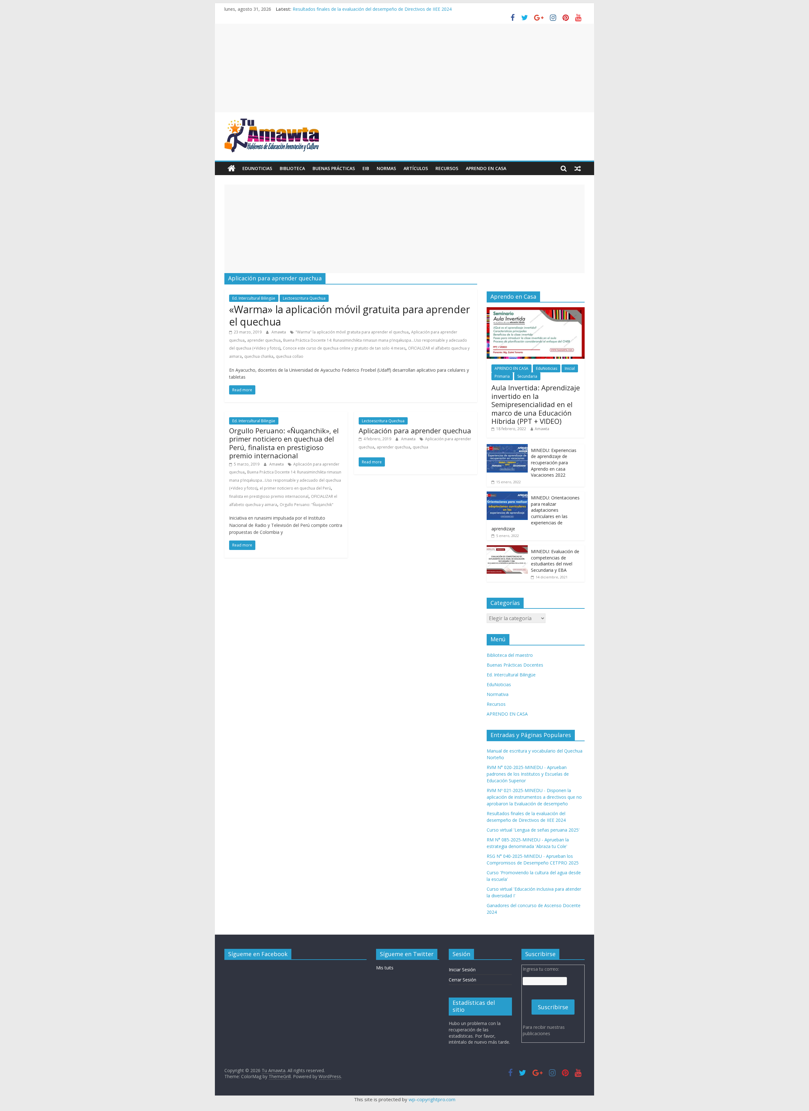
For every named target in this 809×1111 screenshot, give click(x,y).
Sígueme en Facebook (258, 954)
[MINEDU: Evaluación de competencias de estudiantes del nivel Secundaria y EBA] (507, 549)
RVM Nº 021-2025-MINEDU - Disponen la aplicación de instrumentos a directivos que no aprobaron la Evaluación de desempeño (534, 797)
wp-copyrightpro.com (432, 1099)
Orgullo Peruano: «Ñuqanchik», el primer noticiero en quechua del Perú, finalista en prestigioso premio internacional (284, 443)
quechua (420, 447)
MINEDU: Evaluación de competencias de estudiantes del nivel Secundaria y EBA (555, 560)
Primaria (502, 376)
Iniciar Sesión (462, 970)
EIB (365, 168)
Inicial (570, 368)
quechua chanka (258, 356)
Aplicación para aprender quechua (415, 430)
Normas (386, 168)
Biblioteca (292, 168)
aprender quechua (264, 340)
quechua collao (289, 356)
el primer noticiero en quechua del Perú (295, 488)
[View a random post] (578, 168)
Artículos (416, 168)
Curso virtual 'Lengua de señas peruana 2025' (533, 830)
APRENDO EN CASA (486, 168)
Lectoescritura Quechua (304, 298)
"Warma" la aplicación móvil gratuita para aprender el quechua (352, 332)
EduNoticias (257, 168)
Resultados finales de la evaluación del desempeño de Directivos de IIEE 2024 (372, 9)
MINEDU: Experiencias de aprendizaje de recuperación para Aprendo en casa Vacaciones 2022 (553, 462)
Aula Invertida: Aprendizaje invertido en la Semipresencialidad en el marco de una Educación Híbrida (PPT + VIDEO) (535, 404)
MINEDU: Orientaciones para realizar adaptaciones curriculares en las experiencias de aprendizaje (535, 513)
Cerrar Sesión (462, 980)
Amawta (279, 332)
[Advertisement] (404, 68)
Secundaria (527, 376)
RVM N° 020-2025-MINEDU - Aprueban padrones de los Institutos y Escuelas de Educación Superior (528, 774)
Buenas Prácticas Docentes (515, 665)
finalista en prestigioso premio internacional (268, 496)
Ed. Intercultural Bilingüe (253, 298)
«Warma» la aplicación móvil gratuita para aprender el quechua (349, 315)
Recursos (446, 168)
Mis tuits (384, 968)
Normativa (497, 694)
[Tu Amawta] (231, 168)
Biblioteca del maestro (510, 655)
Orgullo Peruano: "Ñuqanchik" (306, 504)
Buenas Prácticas (334, 168)
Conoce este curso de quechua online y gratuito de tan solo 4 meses (344, 348)
